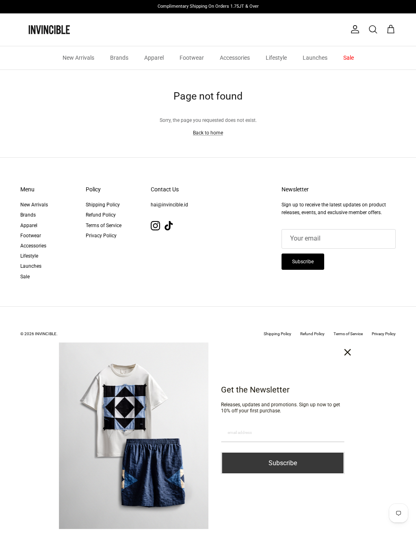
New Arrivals (78, 57)
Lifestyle (276, 57)
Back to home (208, 133)
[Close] (348, 352)
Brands (119, 57)
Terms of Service (103, 225)
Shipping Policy (103, 205)
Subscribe (303, 261)
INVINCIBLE (45, 334)
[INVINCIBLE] (48, 30)
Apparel (154, 57)
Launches (315, 57)
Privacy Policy (101, 235)
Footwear (192, 57)
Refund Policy (101, 215)
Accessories (235, 57)
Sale (348, 57)
